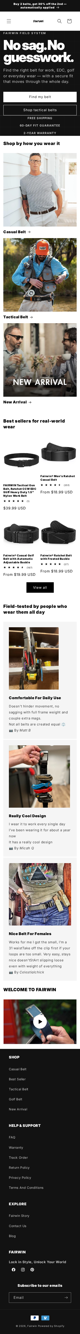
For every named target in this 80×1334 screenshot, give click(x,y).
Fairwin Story (19, 1216)
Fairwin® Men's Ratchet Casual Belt (57, 477)
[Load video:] (40, 1021)
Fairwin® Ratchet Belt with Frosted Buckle (56, 557)
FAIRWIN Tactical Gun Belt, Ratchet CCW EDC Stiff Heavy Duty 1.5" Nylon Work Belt (19, 490)
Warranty (16, 1147)
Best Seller (17, 1079)
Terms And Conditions (26, 1187)
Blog (12, 1236)
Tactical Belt (15, 317)
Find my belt (40, 97)
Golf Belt (15, 1099)
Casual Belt (14, 232)
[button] (9, 21)
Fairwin (32, 1326)
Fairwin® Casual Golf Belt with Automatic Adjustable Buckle (18, 559)
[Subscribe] (66, 1297)
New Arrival (15, 402)
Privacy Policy (20, 1177)
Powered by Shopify (51, 1326)
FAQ (12, 1137)
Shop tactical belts (40, 110)
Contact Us (17, 1226)
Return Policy (19, 1167)
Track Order (18, 1157)
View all (40, 587)
